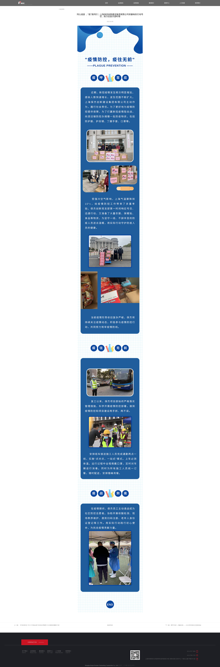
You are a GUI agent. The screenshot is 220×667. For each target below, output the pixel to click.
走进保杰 (120, 3)
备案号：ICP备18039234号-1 (126, 665)
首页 (106, 3)
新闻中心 (166, 3)
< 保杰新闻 (61, 9)
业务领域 (136, 3)
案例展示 (151, 3)
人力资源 (182, 3)
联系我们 (197, 3)
